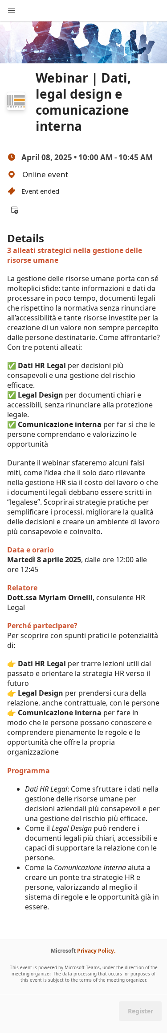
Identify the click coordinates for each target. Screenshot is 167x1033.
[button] (14, 210)
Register (140, 1011)
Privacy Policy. (96, 950)
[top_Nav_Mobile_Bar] (11, 11)
